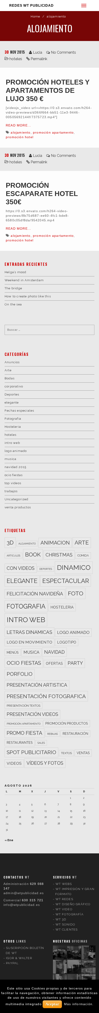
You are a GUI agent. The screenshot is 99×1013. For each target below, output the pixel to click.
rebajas (52, 733)
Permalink (39, 59)
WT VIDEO (64, 909)
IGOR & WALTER (19, 958)
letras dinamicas (29, 632)
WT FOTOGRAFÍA (69, 914)
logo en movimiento (29, 642)
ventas (83, 753)
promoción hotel (19, 137)
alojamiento (20, 132)
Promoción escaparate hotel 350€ (42, 194)
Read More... (18, 125)
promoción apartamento (53, 132)
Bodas (10, 378)
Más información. (78, 1004)
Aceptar (52, 1004)
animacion (55, 543)
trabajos (11, 491)
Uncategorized (17, 499)
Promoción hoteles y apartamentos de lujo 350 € (47, 90)
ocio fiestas (14, 475)
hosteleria (62, 607)
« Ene (9, 840)
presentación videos (32, 714)
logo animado (16, 451)
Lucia (37, 52)
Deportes (12, 394)
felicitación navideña (35, 594)
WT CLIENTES (66, 929)
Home (35, 16)
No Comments (63, 52)
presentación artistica (37, 685)
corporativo (14, 386)
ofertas (54, 663)
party (75, 663)
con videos (21, 568)
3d (10, 542)
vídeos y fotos (44, 763)
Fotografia (13, 418)
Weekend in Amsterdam (24, 280)
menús (13, 652)
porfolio (19, 674)
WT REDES (64, 899)
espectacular (65, 580)
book (33, 554)
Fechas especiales (19, 410)
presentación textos (23, 705)
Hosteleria (13, 426)
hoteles (15, 59)
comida (83, 555)
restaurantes (20, 742)
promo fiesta (24, 733)
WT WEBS (63, 884)
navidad (54, 652)
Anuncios (12, 362)
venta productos (18, 507)
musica (10, 459)
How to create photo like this (28, 296)
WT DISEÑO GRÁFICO (72, 904)
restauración (75, 733)
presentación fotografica (46, 696)
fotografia (26, 606)
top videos (13, 483)
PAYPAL (12, 963)
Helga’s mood (15, 272)
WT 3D (60, 919)
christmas (59, 555)
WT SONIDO (65, 924)
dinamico (73, 567)
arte (82, 542)
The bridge (13, 288)
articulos (13, 555)
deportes (45, 569)
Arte (8, 370)
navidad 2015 (15, 467)
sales (41, 742)
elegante (12, 402)
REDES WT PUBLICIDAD (31, 5)
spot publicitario (31, 752)
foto (75, 593)
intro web (12, 443)
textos (66, 753)
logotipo (66, 642)
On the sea (13, 304)
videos (14, 763)
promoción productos (66, 723)
